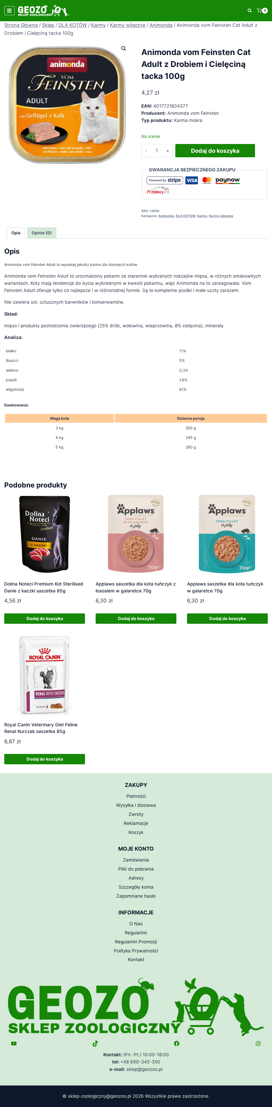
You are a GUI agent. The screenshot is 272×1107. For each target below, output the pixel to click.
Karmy (202, 216)
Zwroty (136, 814)
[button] (124, 48)
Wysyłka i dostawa (136, 805)
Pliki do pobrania (136, 869)
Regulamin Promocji (136, 941)
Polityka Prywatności (136, 950)
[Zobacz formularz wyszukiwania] (249, 10)
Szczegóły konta (136, 887)
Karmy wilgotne (221, 216)
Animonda (166, 216)
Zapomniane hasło (136, 896)
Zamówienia (136, 860)
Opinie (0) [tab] (42, 232)
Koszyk (136, 832)
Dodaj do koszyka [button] (45, 618)
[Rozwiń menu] (9, 10)
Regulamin (136, 932)
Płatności (136, 796)
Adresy (136, 878)
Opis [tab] (16, 232)
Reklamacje (136, 823)
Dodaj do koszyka (215, 150)
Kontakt (136, 959)
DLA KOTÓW (185, 216)
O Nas (136, 923)
